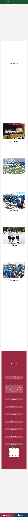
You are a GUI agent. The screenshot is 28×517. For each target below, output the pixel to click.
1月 (13, 387)
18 (12, 454)
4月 (19, 378)
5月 (15, 378)
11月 (20, 387)
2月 (10, 387)
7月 (9, 378)
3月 (7, 387)
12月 (16, 387)
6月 (12, 378)
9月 (11, 389)
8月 (14, 389)
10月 (8, 389)
